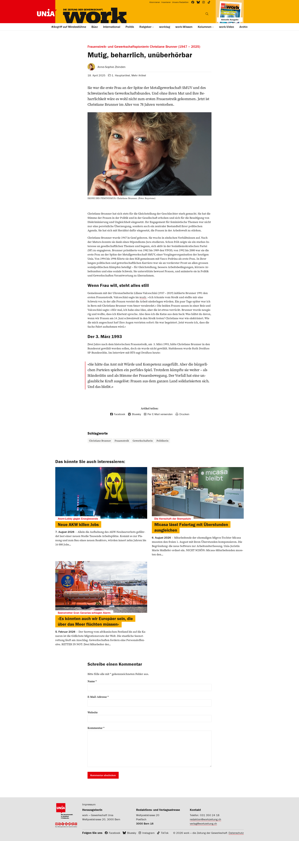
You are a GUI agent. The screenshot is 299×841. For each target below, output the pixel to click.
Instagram (148, 833)
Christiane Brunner (100, 440)
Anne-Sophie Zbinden (111, 67)
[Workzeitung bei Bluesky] (198, 2)
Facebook (114, 833)
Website (93, 712)
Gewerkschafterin (143, 440)
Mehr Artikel (138, 75)
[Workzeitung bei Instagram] (203, 2)
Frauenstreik (122, 440)
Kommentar (96, 728)
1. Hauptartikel (121, 75)
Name (92, 681)
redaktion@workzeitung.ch (205, 819)
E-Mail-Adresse (98, 696)
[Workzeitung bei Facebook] (193, 2)
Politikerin (162, 440)
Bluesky (131, 833)
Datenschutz (236, 833)
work (143, 297)
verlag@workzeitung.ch (203, 823)
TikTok (164, 833)
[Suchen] (207, 14)
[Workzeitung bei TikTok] (209, 2)
